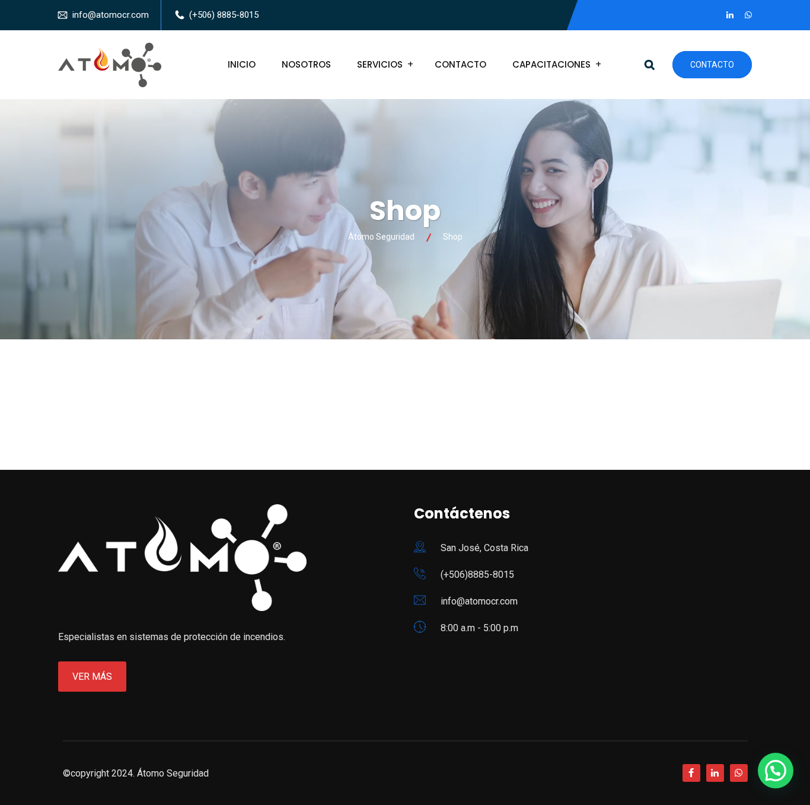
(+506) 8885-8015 (224, 14)
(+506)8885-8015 (477, 574)
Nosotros (306, 64)
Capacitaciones (551, 64)
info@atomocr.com (110, 14)
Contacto (460, 64)
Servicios (380, 64)
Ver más (92, 676)
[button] (775, 770)
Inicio (242, 64)
